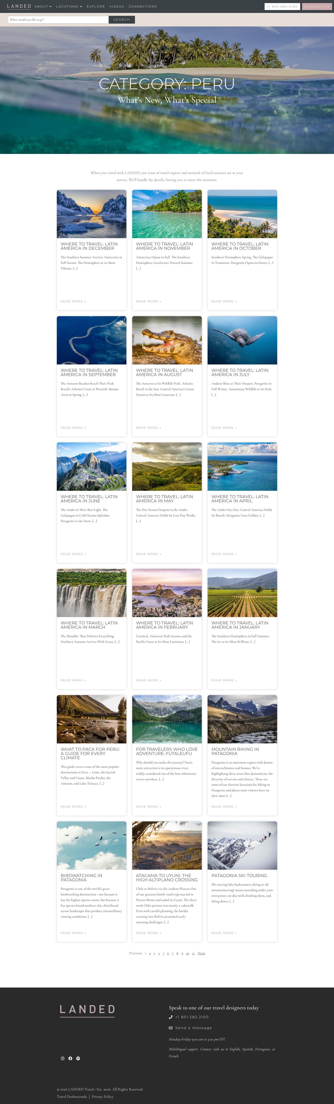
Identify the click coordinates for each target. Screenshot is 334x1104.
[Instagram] (62, 1058)
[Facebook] (70, 1058)
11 (193, 953)
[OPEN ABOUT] (50, 6)
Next (201, 953)
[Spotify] (78, 1058)
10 (187, 953)
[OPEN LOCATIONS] (81, 6)
